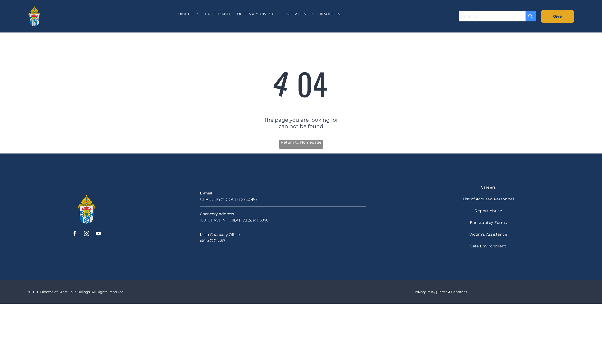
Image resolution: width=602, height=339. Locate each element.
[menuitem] (188, 16)
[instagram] (87, 234)
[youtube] (98, 234)
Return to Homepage (301, 142)
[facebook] (75, 234)
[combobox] (492, 16)
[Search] (531, 16)
